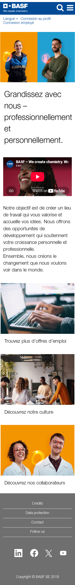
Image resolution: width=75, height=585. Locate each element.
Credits (37, 504)
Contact (37, 522)
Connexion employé (18, 23)
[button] (70, 8)
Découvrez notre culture (28, 412)
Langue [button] (9, 19)
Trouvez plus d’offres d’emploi (35, 341)
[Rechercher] (60, 8)
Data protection (37, 513)
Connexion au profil (36, 19)
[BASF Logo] (14, 8)
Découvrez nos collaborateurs (34, 483)
